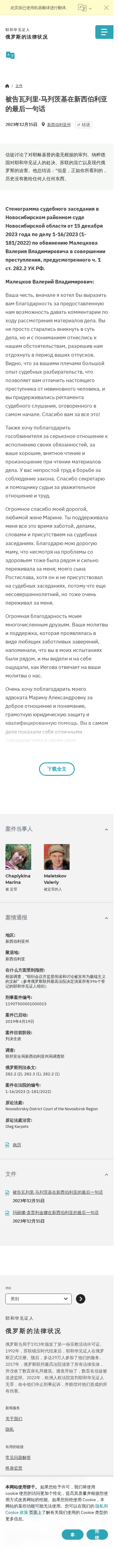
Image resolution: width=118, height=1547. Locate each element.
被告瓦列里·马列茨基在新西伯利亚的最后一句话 (58, 1192)
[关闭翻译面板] (106, 7)
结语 (86, 124)
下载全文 (57, 769)
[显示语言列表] (85, 7)
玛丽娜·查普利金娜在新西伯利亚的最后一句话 (56, 1212)
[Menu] (104, 32)
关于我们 (13, 1418)
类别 (15, 1298)
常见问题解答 (18, 1457)
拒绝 (97, 1534)
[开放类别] (80, 1299)
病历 (17, 1145)
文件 (19, 85)
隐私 (9, 1429)
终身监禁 (13, 1468)
